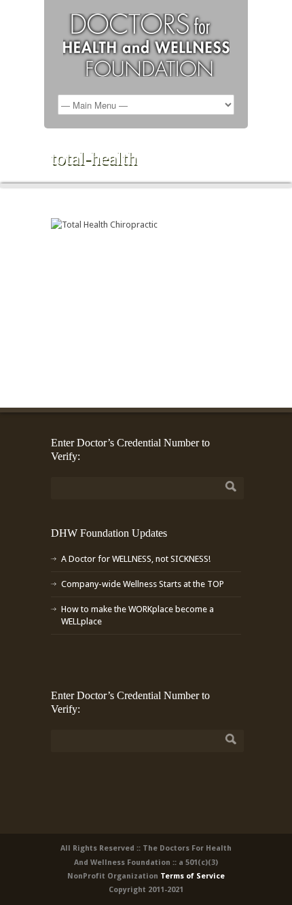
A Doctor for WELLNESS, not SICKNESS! (136, 559)
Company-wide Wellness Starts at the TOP (142, 584)
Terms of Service (192, 876)
